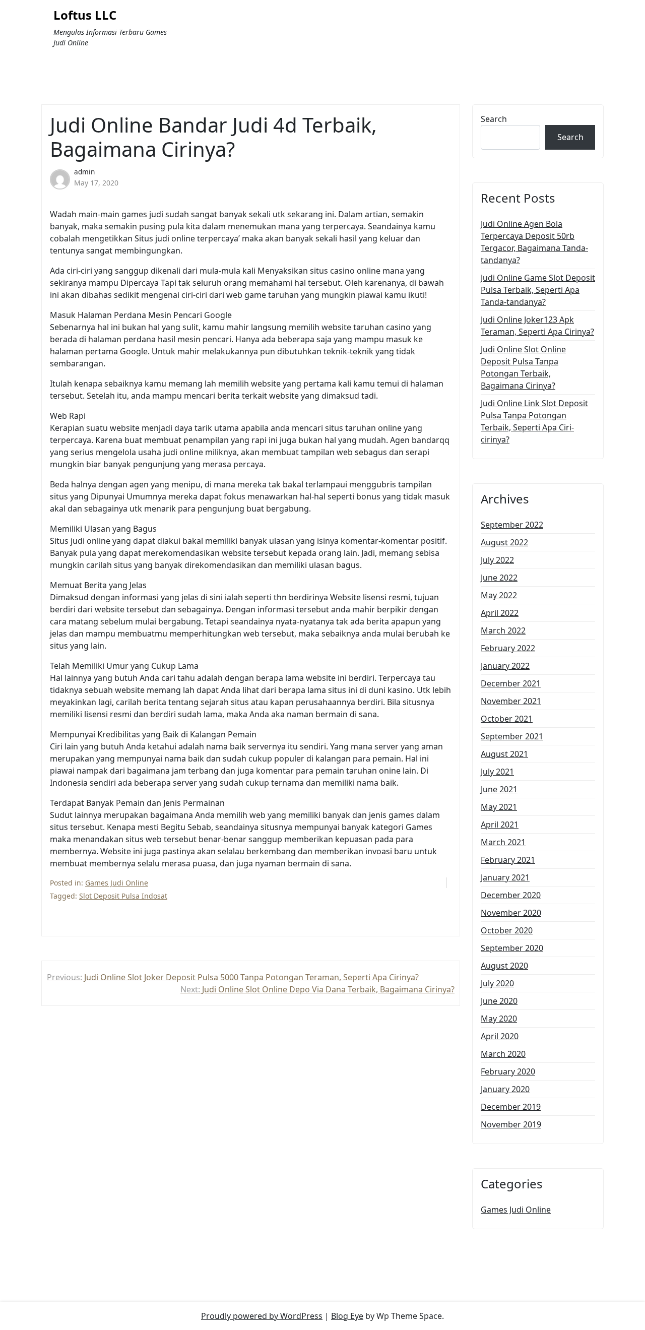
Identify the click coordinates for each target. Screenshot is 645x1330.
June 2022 (499, 577)
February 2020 (508, 1071)
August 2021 (504, 753)
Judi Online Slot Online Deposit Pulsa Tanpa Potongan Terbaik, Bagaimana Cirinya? (523, 367)
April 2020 (500, 1036)
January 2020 (505, 1089)
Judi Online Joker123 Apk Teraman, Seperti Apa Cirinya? (537, 325)
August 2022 (504, 542)
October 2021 (507, 718)
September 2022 (512, 524)
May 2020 (499, 1018)
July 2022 (497, 559)
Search (494, 118)
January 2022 (505, 665)
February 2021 (508, 859)
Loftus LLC (84, 15)
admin (84, 171)
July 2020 (497, 983)
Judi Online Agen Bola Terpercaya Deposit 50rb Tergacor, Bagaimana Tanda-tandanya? (534, 242)
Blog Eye (347, 1315)
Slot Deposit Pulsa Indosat (123, 896)
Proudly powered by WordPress (261, 1315)
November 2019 (511, 1124)
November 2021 (511, 701)
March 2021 (503, 842)
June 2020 (499, 1000)
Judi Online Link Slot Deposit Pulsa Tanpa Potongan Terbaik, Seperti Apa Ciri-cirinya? (534, 421)
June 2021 (499, 789)
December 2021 (511, 683)
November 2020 (511, 912)
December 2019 (511, 1106)
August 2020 (504, 965)
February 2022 (508, 648)
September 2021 (512, 736)
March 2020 (503, 1053)
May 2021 (499, 806)
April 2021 (500, 824)
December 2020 (511, 895)
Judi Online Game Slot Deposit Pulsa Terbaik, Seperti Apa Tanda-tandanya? (538, 289)
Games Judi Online (116, 883)
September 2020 (512, 948)
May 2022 (499, 595)
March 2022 (503, 630)
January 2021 (505, 877)
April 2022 (500, 612)
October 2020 (507, 930)
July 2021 (497, 771)
